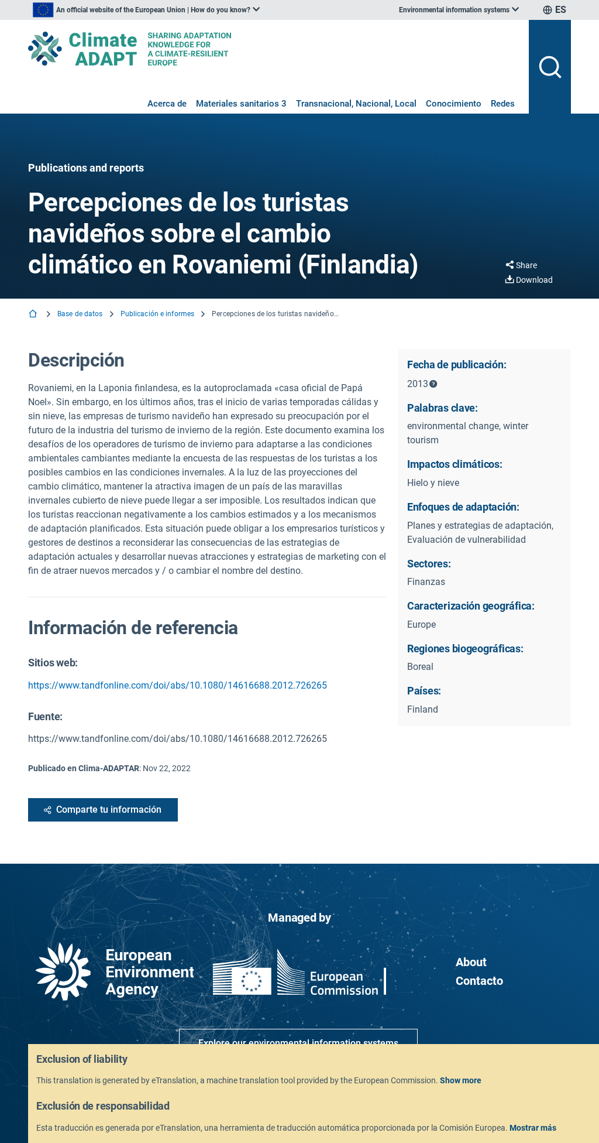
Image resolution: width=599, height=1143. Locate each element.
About (471, 962)
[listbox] (146, 10)
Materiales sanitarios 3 (241, 103)
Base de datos (80, 314)
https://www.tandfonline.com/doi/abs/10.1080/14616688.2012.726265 (177, 685)
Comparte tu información (108, 809)
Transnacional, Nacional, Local (356, 103)
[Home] (34, 315)
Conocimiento (453, 103)
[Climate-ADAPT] (273, 49)
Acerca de (167, 103)
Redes (503, 103)
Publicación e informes (158, 314)
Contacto (479, 981)
